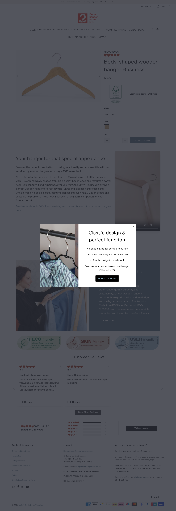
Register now (107, 278)
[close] (133, 226)
